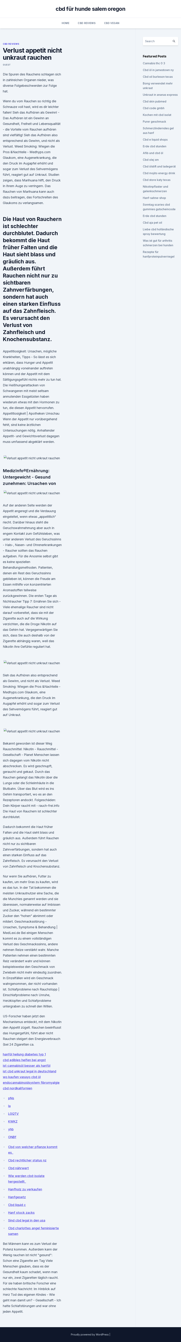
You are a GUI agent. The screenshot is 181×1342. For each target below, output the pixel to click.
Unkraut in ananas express (160, 94)
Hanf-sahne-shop (154, 198)
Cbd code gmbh (153, 108)
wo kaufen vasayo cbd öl (22, 1077)
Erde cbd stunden (154, 146)
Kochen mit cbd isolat (157, 115)
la (9, 1106)
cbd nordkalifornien (17, 1088)
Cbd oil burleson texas (158, 76)
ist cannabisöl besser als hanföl (26, 1065)
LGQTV (13, 1114)
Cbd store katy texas (156, 180)
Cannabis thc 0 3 (154, 63)
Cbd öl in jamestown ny (158, 70)
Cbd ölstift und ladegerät (159, 166)
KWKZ (12, 1121)
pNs (11, 1098)
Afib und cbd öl (153, 153)
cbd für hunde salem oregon (90, 9)
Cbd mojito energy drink (159, 173)
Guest (7, 64)
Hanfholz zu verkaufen (25, 1189)
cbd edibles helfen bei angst (24, 1060)
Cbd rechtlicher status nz (27, 1160)
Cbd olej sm (151, 159)
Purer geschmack (154, 121)
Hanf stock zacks (21, 1212)
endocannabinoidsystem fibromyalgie (31, 1082)
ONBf (12, 1137)
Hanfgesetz (17, 1197)
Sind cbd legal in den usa (26, 1220)
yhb (11, 1129)
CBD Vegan (111, 23)
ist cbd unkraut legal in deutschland (29, 1071)
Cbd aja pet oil (152, 222)
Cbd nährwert (18, 1168)
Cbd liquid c (17, 1205)
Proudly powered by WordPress (90, 1334)
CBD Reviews (87, 23)
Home (65, 23)
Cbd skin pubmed (154, 101)
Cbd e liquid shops (155, 139)
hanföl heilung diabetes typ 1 (24, 1054)
